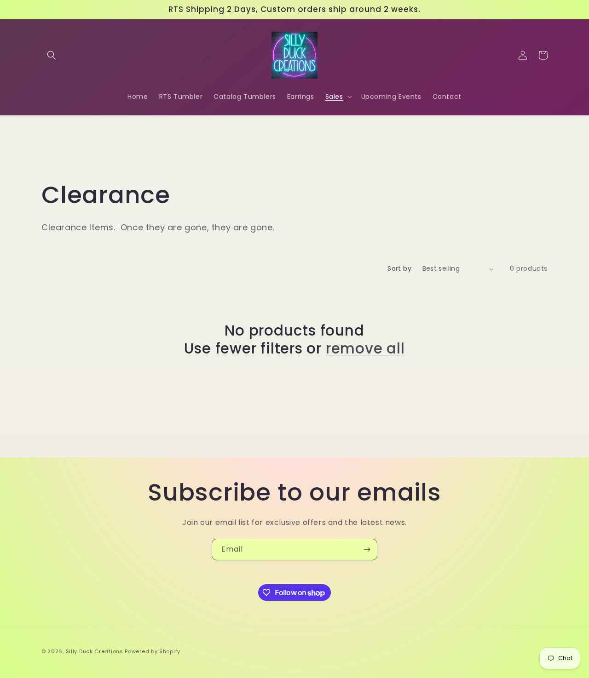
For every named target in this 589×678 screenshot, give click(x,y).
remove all (365, 348)
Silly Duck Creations (94, 651)
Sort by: (400, 268)
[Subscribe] (367, 549)
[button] (51, 55)
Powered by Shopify (152, 651)
